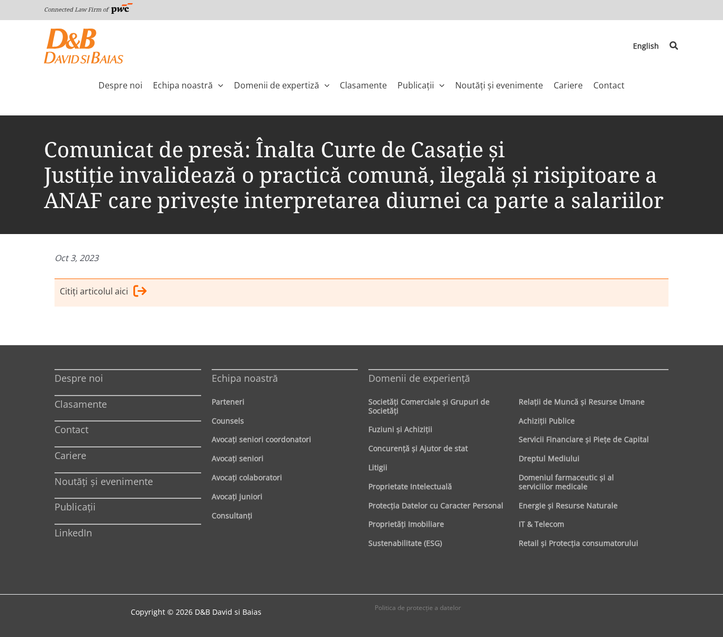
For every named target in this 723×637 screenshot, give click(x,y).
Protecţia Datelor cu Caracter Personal (435, 505)
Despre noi (79, 378)
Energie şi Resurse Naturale (568, 505)
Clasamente (81, 404)
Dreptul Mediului (549, 458)
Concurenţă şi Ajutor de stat (418, 448)
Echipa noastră (245, 378)
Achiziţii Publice (547, 421)
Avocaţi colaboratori (247, 477)
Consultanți (232, 515)
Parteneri (228, 402)
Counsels (228, 421)
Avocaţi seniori (238, 458)
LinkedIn (73, 532)
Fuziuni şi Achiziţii (400, 429)
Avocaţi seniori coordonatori (261, 439)
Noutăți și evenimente (104, 481)
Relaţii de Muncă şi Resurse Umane (582, 402)
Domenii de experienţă (419, 378)
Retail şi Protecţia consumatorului (578, 543)
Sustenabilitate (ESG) (405, 543)
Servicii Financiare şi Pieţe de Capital (584, 439)
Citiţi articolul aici (94, 291)
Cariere (70, 455)
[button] (674, 46)
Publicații (75, 506)
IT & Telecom (541, 524)
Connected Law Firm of (77, 9)
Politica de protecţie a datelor (418, 607)
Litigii (377, 467)
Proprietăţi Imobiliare (406, 524)
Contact (71, 429)
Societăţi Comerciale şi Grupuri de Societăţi (429, 406)
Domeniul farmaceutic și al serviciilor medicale (566, 481)
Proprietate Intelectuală (410, 486)
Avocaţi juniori (237, 496)
